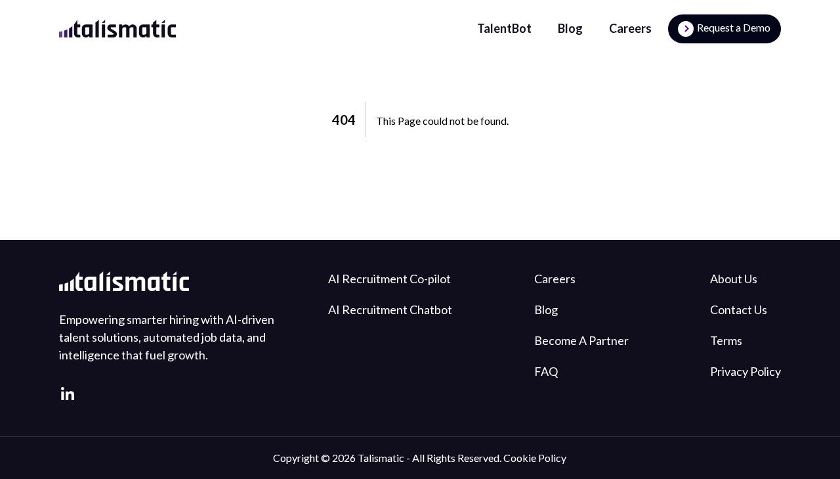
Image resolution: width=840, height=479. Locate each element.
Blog (570, 28)
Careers (630, 28)
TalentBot (504, 28)
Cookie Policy (534, 457)
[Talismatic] (117, 28)
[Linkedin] (68, 393)
